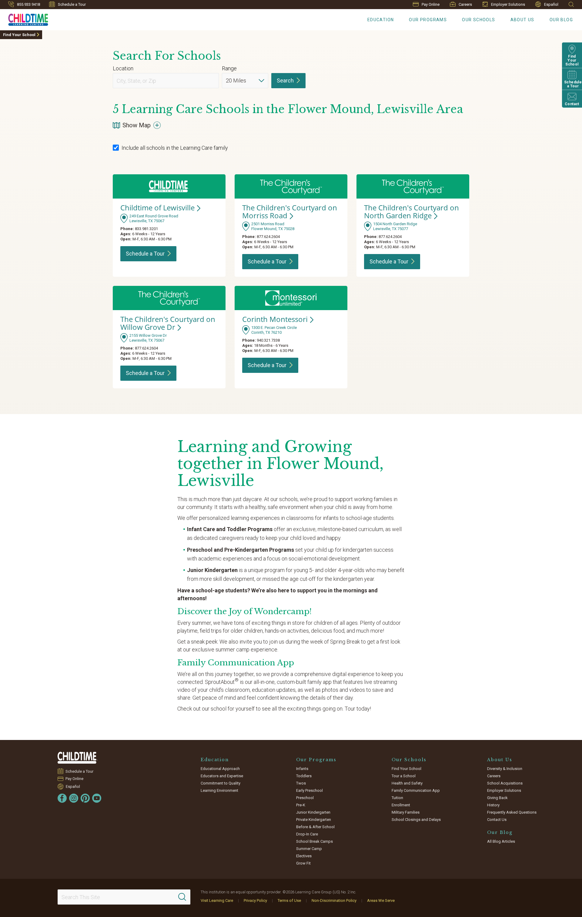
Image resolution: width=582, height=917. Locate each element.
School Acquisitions (505, 783)
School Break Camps (314, 841)
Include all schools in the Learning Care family (175, 148)
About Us (522, 19)
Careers (465, 4)
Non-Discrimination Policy (334, 900)
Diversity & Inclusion (504, 768)
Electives (304, 856)
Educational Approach (220, 768)
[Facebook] (62, 798)
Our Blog (561, 19)
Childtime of (157, 207)
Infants (302, 768)
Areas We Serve (381, 900)
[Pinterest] (85, 798)
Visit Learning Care (217, 900)
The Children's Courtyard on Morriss (289, 211)
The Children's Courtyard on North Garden (411, 211)
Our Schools (478, 19)
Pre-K (300, 805)
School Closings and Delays (416, 819)
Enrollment (401, 805)
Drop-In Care (307, 834)
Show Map (136, 125)
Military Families (406, 812)
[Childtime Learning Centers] (78, 758)
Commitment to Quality (220, 783)
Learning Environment (219, 790)
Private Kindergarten (313, 819)
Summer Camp (309, 848)
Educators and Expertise (222, 776)
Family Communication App (416, 790)
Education (380, 19)
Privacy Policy (255, 900)
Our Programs (428, 19)
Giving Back (497, 797)
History (493, 805)
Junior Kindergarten (313, 812)
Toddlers (304, 776)
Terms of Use (289, 900)
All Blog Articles (501, 841)
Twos (301, 783)
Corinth (275, 319)
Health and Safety (407, 783)
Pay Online (431, 4)
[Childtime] (24, 18)
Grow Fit (303, 863)
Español (551, 4)
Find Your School (19, 34)
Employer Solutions (508, 4)
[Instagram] (73, 798)
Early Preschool (309, 790)
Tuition (397, 797)
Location (123, 68)
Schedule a (145, 253)
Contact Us (497, 819)
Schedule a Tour (72, 4)
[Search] (182, 897)
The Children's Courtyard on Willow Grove (167, 323)
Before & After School (315, 827)
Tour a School (404, 776)
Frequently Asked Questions (512, 812)
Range (229, 68)
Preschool (305, 797)
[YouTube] (96, 798)
